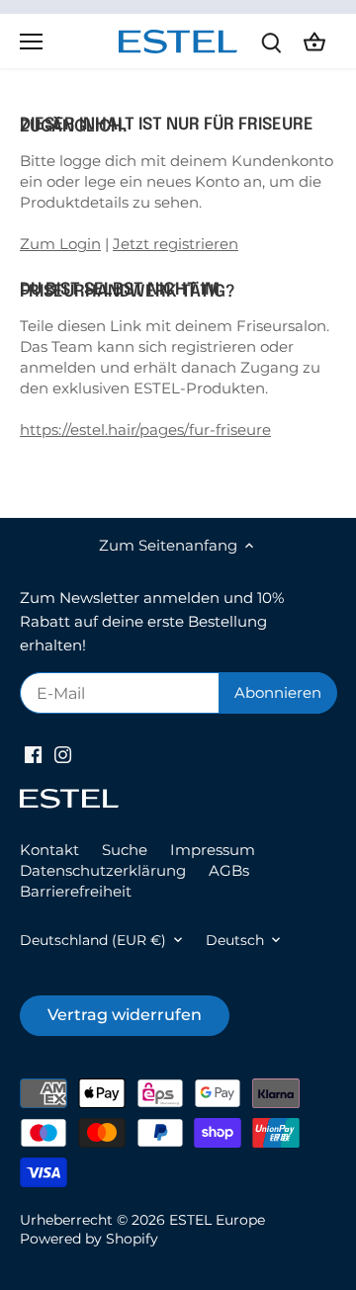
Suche (124, 849)
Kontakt (49, 849)
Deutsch (235, 940)
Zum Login (60, 243)
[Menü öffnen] (31, 41)
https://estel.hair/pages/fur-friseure (145, 429)
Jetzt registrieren (175, 243)
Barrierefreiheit (76, 891)
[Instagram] (62, 752)
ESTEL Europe (217, 1220)
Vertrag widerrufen (124, 1014)
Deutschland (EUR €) (93, 940)
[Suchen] (271, 41)
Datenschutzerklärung (103, 870)
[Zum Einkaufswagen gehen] (314, 41)
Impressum (212, 849)
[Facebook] (33, 752)
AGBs (229, 870)
